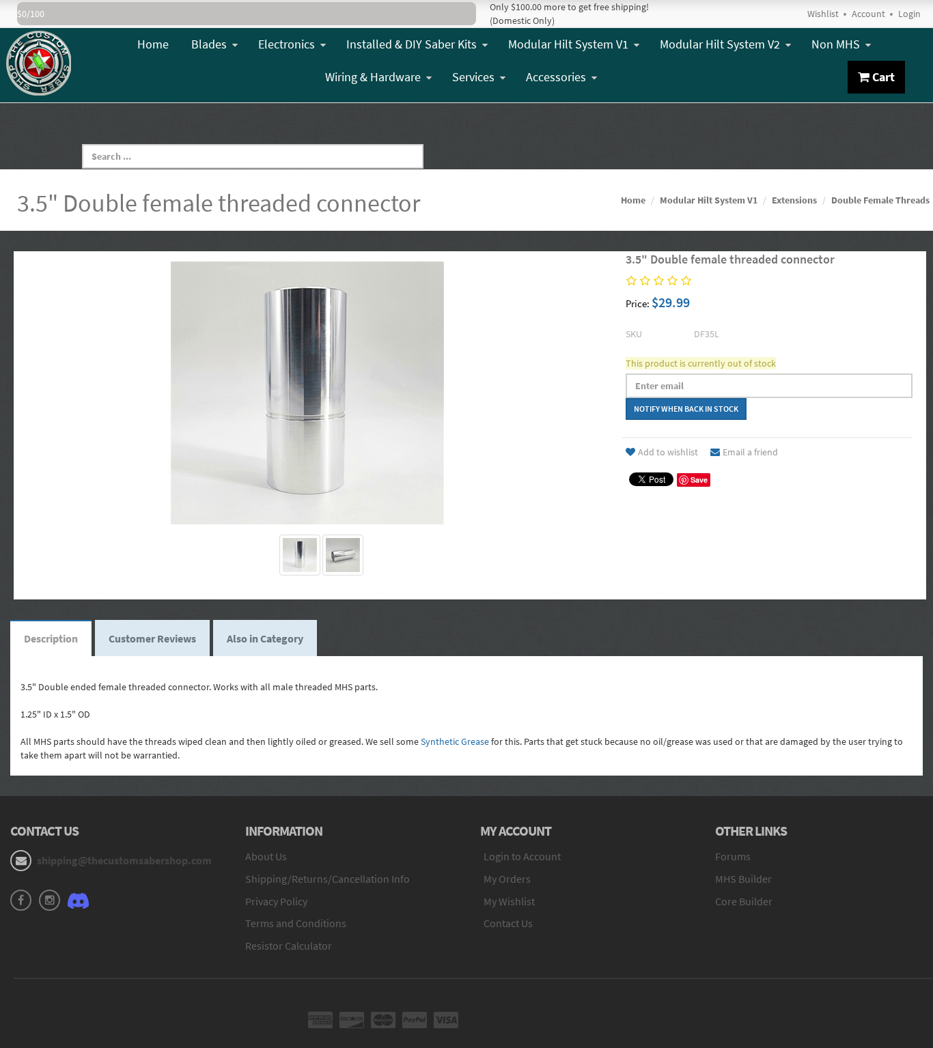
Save (699, 480)
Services (473, 77)
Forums (733, 856)
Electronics (286, 44)
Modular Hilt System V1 (568, 44)
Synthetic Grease (455, 741)
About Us (266, 856)
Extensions (794, 200)
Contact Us (508, 923)
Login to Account (522, 856)
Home (153, 44)
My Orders (507, 879)
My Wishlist (509, 901)
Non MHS (835, 44)
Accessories (556, 77)
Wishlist (823, 14)
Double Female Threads (880, 200)
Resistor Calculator (288, 945)
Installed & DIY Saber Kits (411, 44)
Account (868, 14)
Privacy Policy (276, 901)
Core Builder (743, 901)
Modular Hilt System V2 (720, 44)
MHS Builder (743, 879)
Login (909, 14)
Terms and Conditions (295, 923)
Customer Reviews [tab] (152, 638)
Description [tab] (51, 638)
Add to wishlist (668, 452)
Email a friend (750, 452)
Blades (209, 44)
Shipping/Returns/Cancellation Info (327, 879)
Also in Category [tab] (265, 638)
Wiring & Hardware (373, 77)
